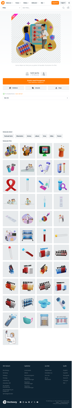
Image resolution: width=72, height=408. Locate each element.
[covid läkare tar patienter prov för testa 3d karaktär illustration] (27, 151)
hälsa (51, 136)
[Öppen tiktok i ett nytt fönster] (31, 402)
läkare (37, 136)
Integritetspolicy (63, 402)
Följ (44, 75)
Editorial (34, 3)
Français (64, 380)
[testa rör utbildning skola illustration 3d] (61, 151)
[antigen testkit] (44, 201)
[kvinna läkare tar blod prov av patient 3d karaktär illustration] (10, 151)
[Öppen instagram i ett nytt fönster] (23, 402)
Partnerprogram (29, 375)
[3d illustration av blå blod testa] (61, 303)
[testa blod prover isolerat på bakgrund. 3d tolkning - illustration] (44, 252)
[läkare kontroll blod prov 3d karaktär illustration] (10, 235)
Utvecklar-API (7, 383)
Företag (5, 378)
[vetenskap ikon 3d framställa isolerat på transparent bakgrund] (61, 184)
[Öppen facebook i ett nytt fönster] (20, 402)
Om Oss (46, 375)
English (64, 370)
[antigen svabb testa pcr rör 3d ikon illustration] (61, 168)
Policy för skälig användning (59, 403)
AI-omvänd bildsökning (6, 386)
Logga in (63, 3)
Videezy (5, 375)
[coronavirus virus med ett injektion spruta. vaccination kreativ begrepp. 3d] (44, 218)
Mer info (6, 98)
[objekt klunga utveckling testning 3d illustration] (44, 151)
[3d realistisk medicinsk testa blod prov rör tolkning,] (27, 184)
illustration (19, 136)
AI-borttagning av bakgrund (8, 390)
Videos (25, 3)
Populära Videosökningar (28, 386)
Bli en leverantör (47, 378)
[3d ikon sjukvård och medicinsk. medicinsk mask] (27, 320)
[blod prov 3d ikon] (10, 320)
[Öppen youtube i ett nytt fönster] (37, 402)
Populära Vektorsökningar (29, 378)
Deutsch (64, 378)
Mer (42, 3)
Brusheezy (6, 370)
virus (44, 136)
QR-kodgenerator (8, 393)
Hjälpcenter (47, 370)
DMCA (26, 373)
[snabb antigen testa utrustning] (61, 201)
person (59, 136)
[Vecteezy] (3, 3)
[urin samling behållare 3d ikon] (44, 320)
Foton (17, 3)
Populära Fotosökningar (28, 382)
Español (64, 373)
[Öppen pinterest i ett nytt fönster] (29, 402)
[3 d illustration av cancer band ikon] (10, 184)
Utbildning (6, 380)
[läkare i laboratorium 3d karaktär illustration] (27, 218)
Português (65, 375)
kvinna (29, 136)
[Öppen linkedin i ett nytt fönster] (26, 402)
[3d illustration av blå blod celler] (44, 303)
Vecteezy (5, 373)
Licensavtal (27, 370)
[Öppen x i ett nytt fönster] (34, 402)
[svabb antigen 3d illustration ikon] (44, 184)
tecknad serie (8, 136)
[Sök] (63, 8)
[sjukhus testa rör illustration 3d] (10, 168)
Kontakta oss (48, 373)
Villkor (56, 402)
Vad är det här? (19, 94)
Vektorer (8, 3)
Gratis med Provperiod (36, 81)
